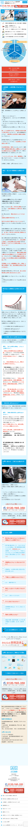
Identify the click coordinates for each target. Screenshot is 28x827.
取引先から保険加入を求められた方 (10, 798)
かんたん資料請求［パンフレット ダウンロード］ (14, 825)
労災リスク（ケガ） (7, 808)
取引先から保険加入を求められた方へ (14, 74)
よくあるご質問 (6, 821)
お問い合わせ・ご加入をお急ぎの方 (14, 80)
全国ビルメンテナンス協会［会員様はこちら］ (13, 815)
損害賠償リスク (16, 549)
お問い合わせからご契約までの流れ (10, 818)
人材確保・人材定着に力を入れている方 (11, 802)
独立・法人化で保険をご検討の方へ (14, 69)
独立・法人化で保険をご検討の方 (10, 795)
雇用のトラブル (6, 812)
